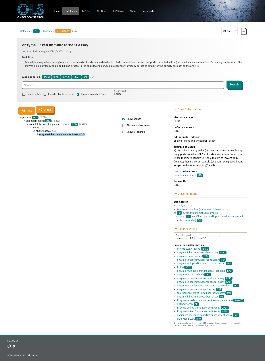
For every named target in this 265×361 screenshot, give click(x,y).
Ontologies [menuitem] (71, 11)
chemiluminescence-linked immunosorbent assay (207, 315)
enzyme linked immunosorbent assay (201, 252)
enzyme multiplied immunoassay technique (204, 263)
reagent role (202, 209)
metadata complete (185, 175)
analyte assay (185, 205)
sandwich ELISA (189, 318)
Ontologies (24, 31)
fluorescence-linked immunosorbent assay (204, 292)
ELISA (184, 267)
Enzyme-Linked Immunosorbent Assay (202, 307)
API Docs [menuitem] (101, 11)
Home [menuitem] (56, 11)
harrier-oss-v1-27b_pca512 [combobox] (191, 238)
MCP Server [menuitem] (118, 11)
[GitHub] (9, 346)
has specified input (208, 216)
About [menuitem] (133, 11)
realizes (182, 209)
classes (47, 31)
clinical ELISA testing (192, 248)
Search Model (120, 91)
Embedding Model (183, 235)
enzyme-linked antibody (193, 274)
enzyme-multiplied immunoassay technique (204, 270)
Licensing (33, 355)
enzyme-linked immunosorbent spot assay (204, 278)
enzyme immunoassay (192, 256)
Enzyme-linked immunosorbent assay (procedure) (210, 300)
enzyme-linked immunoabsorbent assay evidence (207, 285)
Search (234, 84)
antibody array (187, 303)
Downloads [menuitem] (148, 11)
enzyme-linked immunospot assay (199, 289)
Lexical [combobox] (118, 94)
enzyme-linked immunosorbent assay (201, 259)
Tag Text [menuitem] (86, 11)
